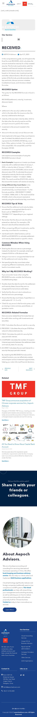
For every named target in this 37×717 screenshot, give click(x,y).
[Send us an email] (24, 675)
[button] (18, 39)
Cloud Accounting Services (27, 637)
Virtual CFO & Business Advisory (26, 642)
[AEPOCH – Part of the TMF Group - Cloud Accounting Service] (20, 3)
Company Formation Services (27, 653)
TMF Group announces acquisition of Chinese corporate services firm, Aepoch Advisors (17, 403)
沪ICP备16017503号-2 (18, 708)
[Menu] (3, 3)
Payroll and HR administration (25, 648)
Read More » (5, 420)
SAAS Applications (27, 661)
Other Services (25, 657)
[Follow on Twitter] (21, 675)
